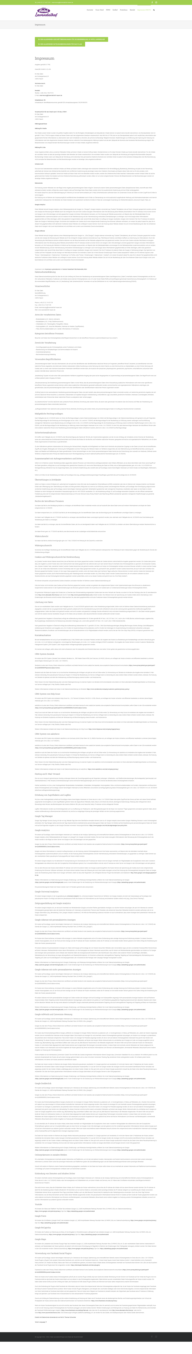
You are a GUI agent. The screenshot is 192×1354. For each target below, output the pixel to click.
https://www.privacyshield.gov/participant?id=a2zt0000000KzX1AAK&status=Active (60, 708)
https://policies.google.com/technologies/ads (49, 882)
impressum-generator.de (52, 269)
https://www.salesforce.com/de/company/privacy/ (103, 769)
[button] (154, 10)
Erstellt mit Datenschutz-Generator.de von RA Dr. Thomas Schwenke (55, 1317)
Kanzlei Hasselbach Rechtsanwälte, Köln (75, 269)
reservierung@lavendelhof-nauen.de (62, 2)
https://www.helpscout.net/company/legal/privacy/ (104, 729)
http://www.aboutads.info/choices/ (49, 595)
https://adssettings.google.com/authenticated (81, 1211)
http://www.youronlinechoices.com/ (82, 595)
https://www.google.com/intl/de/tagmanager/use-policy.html (108, 825)
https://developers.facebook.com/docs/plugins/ (85, 1265)
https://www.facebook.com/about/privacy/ (104, 1301)
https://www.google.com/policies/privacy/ (48, 1211)
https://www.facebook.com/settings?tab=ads (74, 1310)
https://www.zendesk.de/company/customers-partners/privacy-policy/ (108, 689)
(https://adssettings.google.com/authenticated (131, 882)
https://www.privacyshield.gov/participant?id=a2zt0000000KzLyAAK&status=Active (60, 748)
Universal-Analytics (73, 896)
